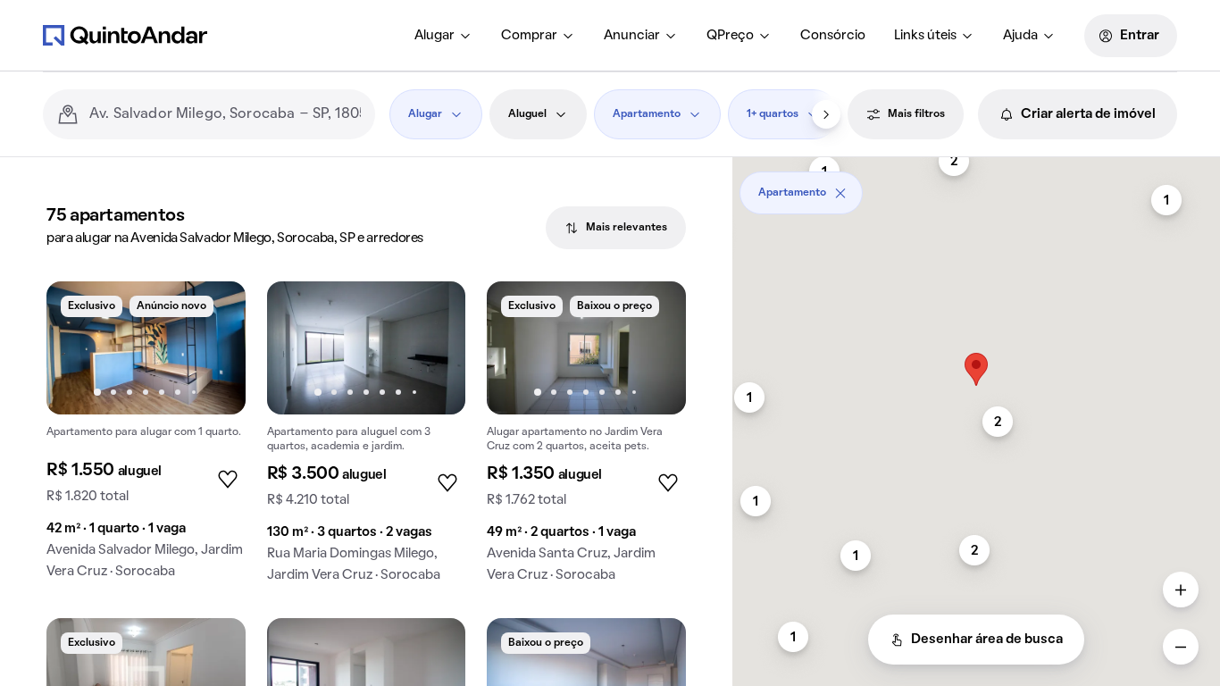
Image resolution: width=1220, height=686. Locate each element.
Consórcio (832, 35)
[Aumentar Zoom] (1181, 589)
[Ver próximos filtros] (826, 114)
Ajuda (1020, 35)
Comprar (529, 35)
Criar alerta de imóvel (1088, 114)
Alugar (434, 35)
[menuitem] (443, 35)
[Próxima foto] (213, 347)
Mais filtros (916, 114)
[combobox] (225, 114)
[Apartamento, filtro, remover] (840, 193)
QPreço (730, 35)
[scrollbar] (976, 186)
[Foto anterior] (78, 347)
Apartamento (647, 114)
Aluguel (527, 114)
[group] (146, 437)
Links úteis (925, 35)
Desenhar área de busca (987, 639)
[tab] (616, 227)
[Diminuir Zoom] (1181, 647)
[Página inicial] (125, 35)
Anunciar (632, 35)
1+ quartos (772, 114)
